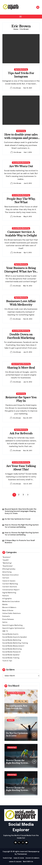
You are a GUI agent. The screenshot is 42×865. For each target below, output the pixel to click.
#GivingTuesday (8, 569)
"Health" (5, 560)
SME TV (5, 631)
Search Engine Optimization (13, 628)
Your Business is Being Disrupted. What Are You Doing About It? (21, 271)
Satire (4, 622)
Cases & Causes (8, 581)
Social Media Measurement (13, 646)
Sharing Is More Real (21, 367)
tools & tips (7, 858)
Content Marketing (10, 584)
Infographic (7, 598)
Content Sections (9, 587)
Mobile (5, 604)
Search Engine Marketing (21, 364)
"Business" (6, 557)
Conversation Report (10, 590)
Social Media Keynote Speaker (14, 637)
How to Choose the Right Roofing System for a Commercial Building (22, 526)
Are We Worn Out (21, 166)
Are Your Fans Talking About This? (21, 467)
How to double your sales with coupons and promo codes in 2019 (21, 138)
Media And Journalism (11, 601)
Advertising (21, 131)
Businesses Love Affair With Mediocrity (21, 303)
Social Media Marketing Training (15, 643)
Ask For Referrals (21, 433)
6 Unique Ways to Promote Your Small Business (20, 541)
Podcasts (6, 616)
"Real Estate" (7, 566)
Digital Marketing (21, 69)
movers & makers (32, 858)
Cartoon (5, 578)
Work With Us (28, 861)
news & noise (18, 858)
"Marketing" (7, 563)
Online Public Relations (11, 613)
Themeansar (22, 854)
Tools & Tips (7, 661)
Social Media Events (10, 634)
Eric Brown (17, 88)
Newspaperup (33, 851)
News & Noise (7, 610)
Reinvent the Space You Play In (21, 399)
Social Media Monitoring (12, 649)
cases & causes (15, 861)
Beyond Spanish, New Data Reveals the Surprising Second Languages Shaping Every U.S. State (20, 511)
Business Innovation (10, 575)
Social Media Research (11, 652)
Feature (5, 596)
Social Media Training (10, 658)
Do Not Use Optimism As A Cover (18, 519)
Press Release (8, 619)
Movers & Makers (9, 607)
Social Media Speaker (11, 655)
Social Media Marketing (21, 162)
